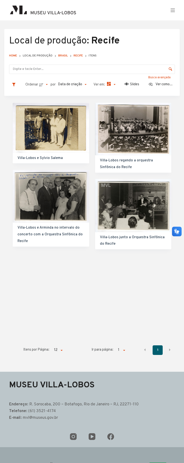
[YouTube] (92, 436)
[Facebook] (110, 436)
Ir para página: (102, 349)
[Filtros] (15, 84)
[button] (145, 349)
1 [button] (157, 350)
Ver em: (99, 84)
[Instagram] (73, 436)
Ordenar (31, 84)
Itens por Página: (36, 349)
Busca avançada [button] (159, 77)
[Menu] (173, 10)
